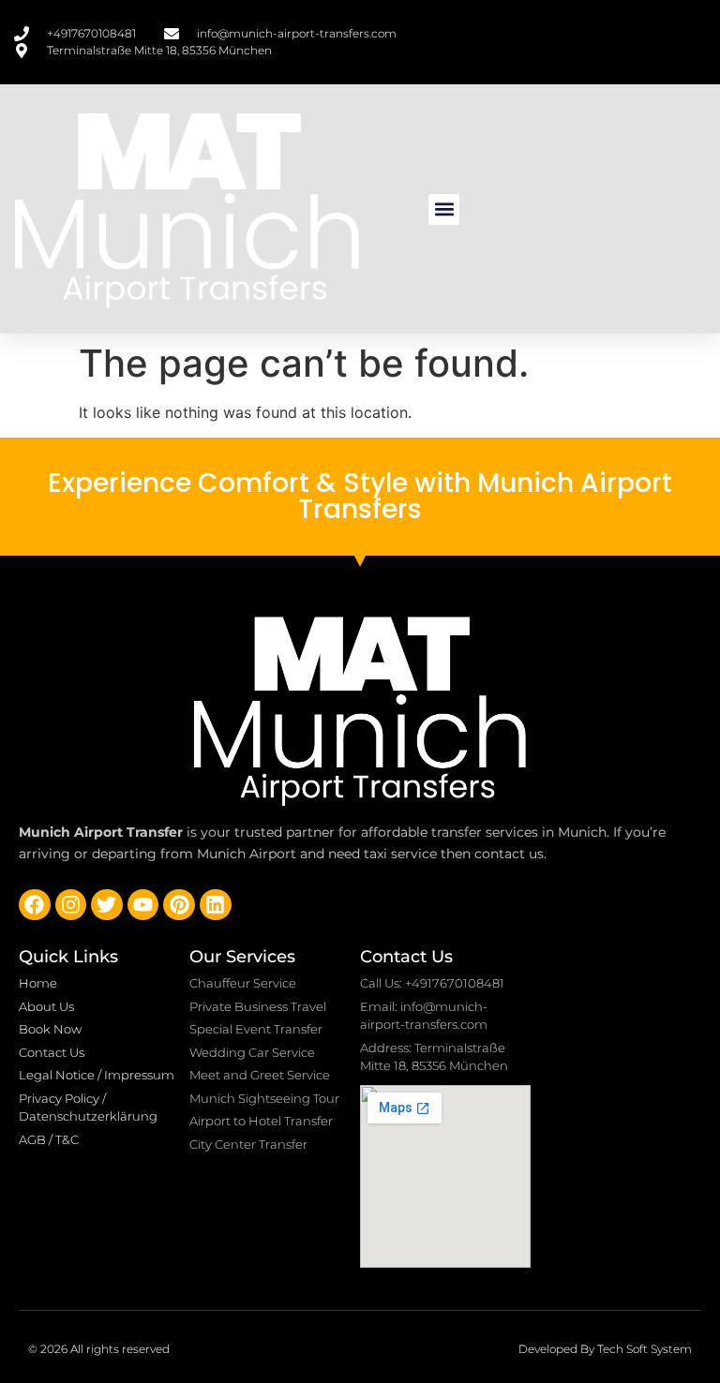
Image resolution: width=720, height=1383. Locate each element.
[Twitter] (107, 905)
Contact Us (406, 956)
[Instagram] (71, 905)
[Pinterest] (179, 905)
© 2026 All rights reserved (99, 1349)
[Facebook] (35, 905)
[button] (443, 209)
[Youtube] (143, 905)
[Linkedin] (216, 905)
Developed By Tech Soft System (605, 1349)
